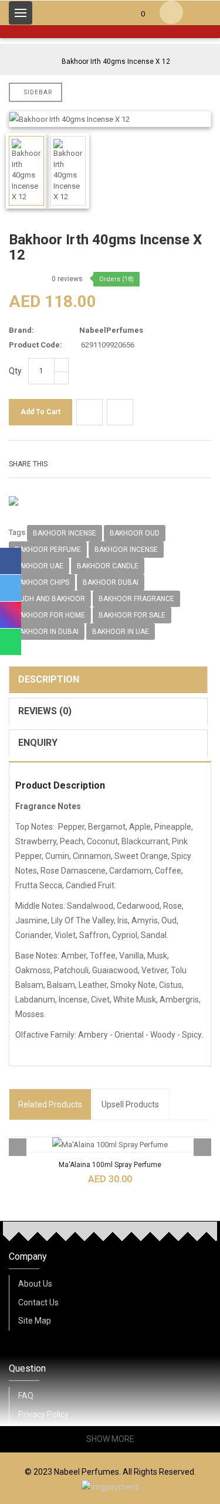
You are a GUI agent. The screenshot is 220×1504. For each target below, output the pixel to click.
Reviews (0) (45, 711)
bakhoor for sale (132, 615)
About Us (35, 1283)
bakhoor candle (107, 566)
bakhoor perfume (48, 549)
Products (50, 1104)
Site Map (34, 1320)
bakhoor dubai (110, 582)
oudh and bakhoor (50, 599)
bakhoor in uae (120, 631)
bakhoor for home (50, 615)
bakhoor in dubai (47, 631)
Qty (15, 371)
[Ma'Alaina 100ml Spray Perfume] (110, 1144)
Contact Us (38, 1302)
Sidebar (38, 92)
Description (48, 679)
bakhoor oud (135, 533)
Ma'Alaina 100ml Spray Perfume (110, 1165)
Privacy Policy (43, 1414)
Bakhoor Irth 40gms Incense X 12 (116, 61)
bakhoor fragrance (136, 599)
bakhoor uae (39, 566)
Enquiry (37, 742)
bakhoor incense (64, 533)
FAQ (25, 1395)
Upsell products (130, 1104)
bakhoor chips (42, 582)
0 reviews (67, 279)
